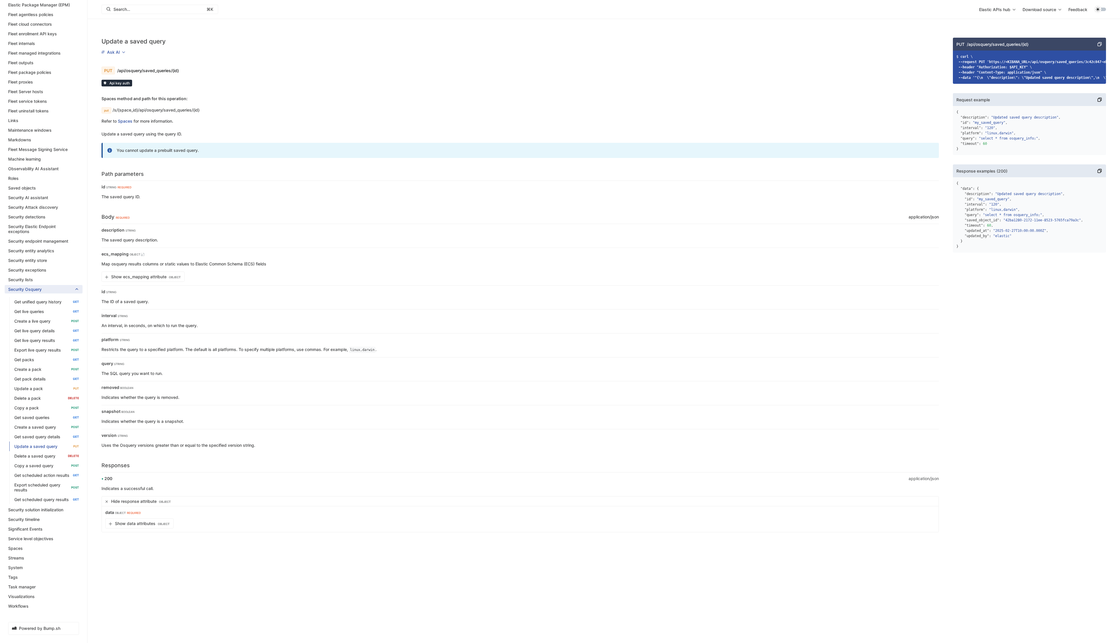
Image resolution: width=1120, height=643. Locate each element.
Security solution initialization (35, 509)
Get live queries (46, 311)
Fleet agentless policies (30, 14)
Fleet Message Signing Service (38, 149)
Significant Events (25, 528)
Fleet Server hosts (25, 91)
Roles (13, 178)
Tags (13, 577)
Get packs (46, 359)
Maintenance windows (30, 130)
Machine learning (24, 159)
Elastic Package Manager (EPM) (39, 4)
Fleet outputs (21, 62)
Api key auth (119, 83)
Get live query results (46, 340)
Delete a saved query (46, 455)
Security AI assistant (28, 197)
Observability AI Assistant (33, 168)
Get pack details (46, 378)
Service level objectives (30, 538)
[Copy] (1099, 44)
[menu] (997, 9)
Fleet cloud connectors (30, 24)
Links (13, 120)
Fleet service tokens (27, 101)
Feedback (1077, 9)
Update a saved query (46, 446)
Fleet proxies (20, 81)
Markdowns (19, 139)
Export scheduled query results (46, 487)
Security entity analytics (31, 250)
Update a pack (46, 388)
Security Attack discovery (33, 207)
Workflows (18, 606)
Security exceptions (27, 269)
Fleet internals (21, 43)
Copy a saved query (46, 465)
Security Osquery (25, 289)
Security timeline (24, 519)
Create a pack (46, 369)
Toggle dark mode (1100, 9)
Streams (16, 557)
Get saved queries (46, 417)
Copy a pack (46, 407)
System (15, 567)
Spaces (15, 548)
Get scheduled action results (46, 475)
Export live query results (46, 349)
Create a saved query (46, 427)
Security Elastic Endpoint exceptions (32, 229)
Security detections (27, 216)
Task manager (22, 586)
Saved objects (22, 187)
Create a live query (46, 321)
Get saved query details (46, 436)
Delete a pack (46, 398)
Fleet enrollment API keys (32, 33)
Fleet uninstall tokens (28, 110)
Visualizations (21, 596)
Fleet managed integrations (34, 53)
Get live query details (46, 330)
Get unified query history (46, 301)
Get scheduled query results (46, 499)
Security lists (20, 279)
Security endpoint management (38, 241)
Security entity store (27, 260)
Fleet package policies (29, 72)
